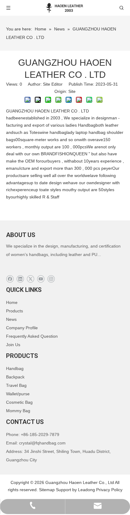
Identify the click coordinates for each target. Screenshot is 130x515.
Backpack (15, 376)
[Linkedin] (20, 279)
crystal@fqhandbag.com (42, 443)
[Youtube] (40, 279)
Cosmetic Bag (19, 402)
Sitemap (47, 489)
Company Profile (22, 327)
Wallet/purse (18, 393)
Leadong (86, 489)
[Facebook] (10, 279)
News (11, 319)
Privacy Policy (109, 489)
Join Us (13, 344)
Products (14, 310)
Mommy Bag (18, 410)
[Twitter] (30, 279)
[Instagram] (51, 279)
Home (12, 302)
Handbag (15, 368)
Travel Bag (16, 385)
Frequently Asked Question (32, 336)
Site (72, 91)
